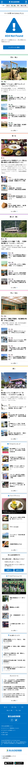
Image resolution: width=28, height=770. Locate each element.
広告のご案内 (5, 734)
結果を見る (19, 570)
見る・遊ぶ (13, 5)
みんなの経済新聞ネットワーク (14, 751)
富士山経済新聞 (14, 2)
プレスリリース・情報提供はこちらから (10, 728)
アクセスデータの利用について (8, 730)
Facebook (12, 720)
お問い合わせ (5, 732)
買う (18, 5)
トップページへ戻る (14, 47)
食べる (8, 5)
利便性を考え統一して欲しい (13, 562)
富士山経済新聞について (7, 726)
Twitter (16, 720)
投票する (9, 570)
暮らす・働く (24, 5)
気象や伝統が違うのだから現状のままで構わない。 (15, 565)
